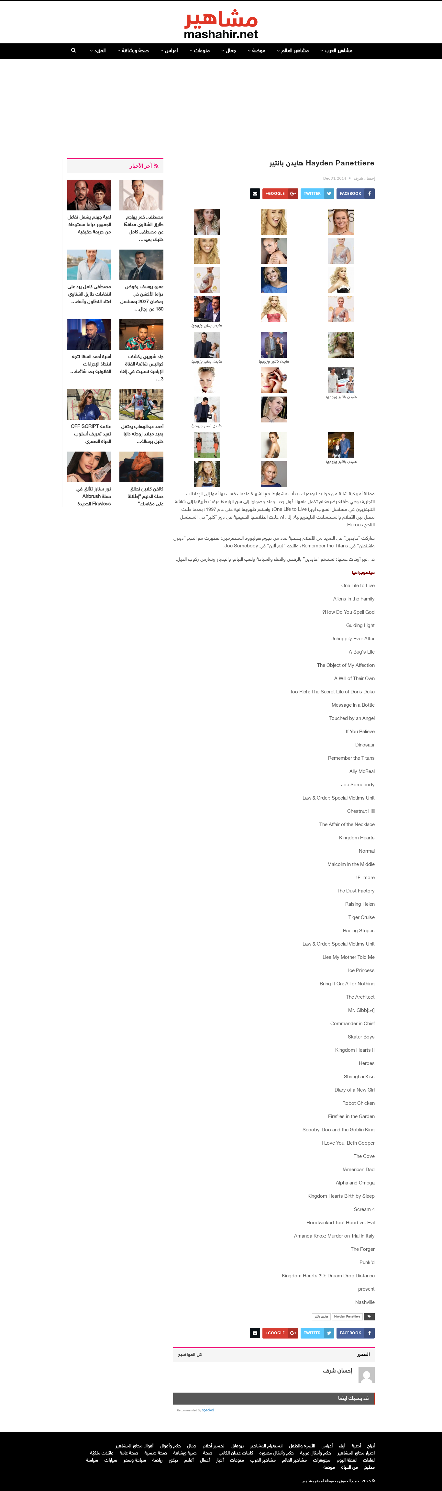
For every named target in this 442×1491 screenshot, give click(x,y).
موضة (258, 51)
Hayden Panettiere (347, 1317)
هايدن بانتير (321, 1317)
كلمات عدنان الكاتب (236, 1453)
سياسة (92, 1460)
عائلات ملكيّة (101, 1453)
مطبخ (369, 1467)
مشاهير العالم (295, 51)
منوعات (202, 51)
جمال (231, 51)
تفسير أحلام (213, 1446)
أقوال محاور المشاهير (134, 1446)
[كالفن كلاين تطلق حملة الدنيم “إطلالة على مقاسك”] (141, 467)
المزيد (100, 51)
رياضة (157, 1460)
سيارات (111, 1460)
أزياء (342, 1446)
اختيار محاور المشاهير (356, 1453)
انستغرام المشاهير (266, 1446)
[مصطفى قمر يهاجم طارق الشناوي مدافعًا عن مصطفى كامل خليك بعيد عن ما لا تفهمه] (141, 195)
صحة (207, 1453)
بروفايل (237, 1446)
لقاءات (369, 1460)
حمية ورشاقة (185, 1453)
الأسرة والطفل (302, 1446)
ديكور (173, 1460)
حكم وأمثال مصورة (277, 1453)
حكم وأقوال (170, 1446)
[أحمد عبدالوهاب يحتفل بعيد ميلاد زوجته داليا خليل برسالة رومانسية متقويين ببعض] (141, 404)
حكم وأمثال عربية (315, 1453)
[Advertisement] (221, 106)
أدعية (356, 1446)
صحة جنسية (156, 1453)
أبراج (371, 1446)
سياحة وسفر (135, 1460)
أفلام (188, 1460)
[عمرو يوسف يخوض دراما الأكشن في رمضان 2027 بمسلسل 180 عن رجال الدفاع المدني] (141, 265)
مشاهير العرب (338, 51)
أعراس (171, 51)
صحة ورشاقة (135, 51)
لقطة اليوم (347, 1460)
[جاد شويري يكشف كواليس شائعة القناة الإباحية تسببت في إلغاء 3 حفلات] (141, 334)
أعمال (205, 1460)
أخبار (220, 1460)
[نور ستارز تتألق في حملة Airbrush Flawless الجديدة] (89, 467)
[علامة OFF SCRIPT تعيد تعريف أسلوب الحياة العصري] (89, 404)
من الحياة (349, 1467)
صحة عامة (129, 1453)
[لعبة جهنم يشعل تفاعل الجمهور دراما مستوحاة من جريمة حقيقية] (89, 195)
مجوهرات (321, 1460)
